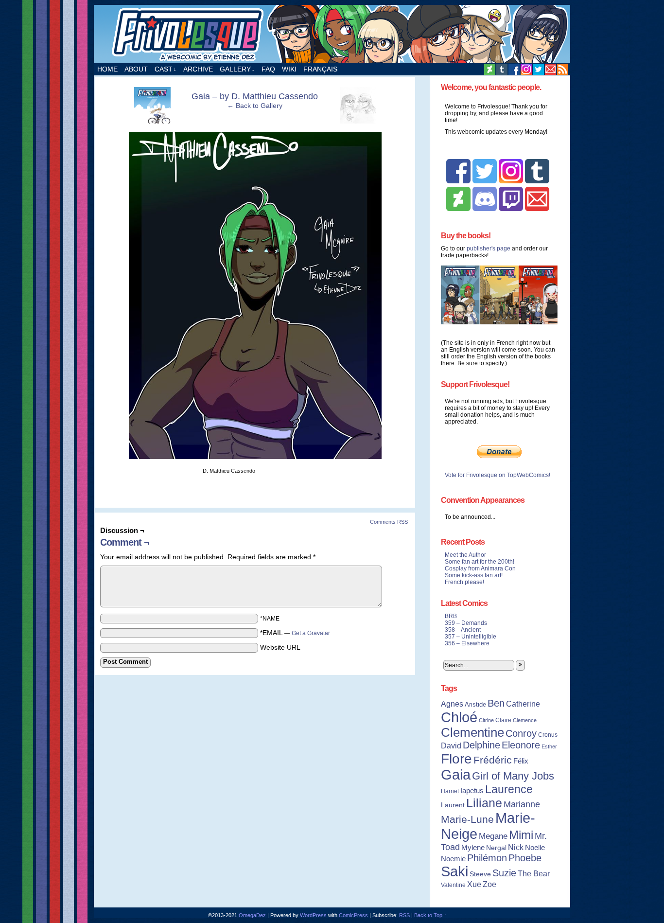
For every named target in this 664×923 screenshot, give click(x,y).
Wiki (289, 69)
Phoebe (525, 857)
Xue (474, 884)
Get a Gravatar (311, 633)
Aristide (475, 704)
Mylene (473, 848)
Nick (516, 847)
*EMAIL (295, 633)
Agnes (452, 703)
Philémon (487, 857)
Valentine (453, 885)
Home (107, 69)
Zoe (489, 884)
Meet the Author (465, 554)
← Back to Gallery (254, 105)
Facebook (514, 69)
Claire (503, 720)
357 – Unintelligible (470, 636)
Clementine (472, 732)
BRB (451, 616)
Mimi (521, 834)
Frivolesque (332, 34)
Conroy (521, 733)
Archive (198, 69)
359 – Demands (466, 623)
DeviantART (490, 69)
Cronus (548, 734)
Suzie (504, 873)
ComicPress (353, 915)
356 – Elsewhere (467, 643)
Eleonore (521, 745)
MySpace (526, 69)
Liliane (484, 803)
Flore (456, 758)
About (136, 69)
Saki (454, 871)
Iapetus (472, 791)
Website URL (280, 647)
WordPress (313, 915)
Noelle (535, 847)
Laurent (453, 805)
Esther (549, 746)
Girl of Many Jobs (513, 776)
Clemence (525, 720)
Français (320, 69)
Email (550, 69)
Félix (520, 761)
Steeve (480, 874)
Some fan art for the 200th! (479, 561)
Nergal (496, 848)
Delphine (481, 745)
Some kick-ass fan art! (474, 575)
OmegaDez (252, 915)
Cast (165, 69)
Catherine (523, 703)
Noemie (453, 859)
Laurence (509, 789)
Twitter (538, 69)
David (451, 746)
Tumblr (502, 69)
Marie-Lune (467, 819)
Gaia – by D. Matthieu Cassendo (255, 96)
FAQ (268, 69)
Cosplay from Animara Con (480, 568)
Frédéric (492, 760)
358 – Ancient (463, 629)
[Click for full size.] (255, 457)
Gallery (237, 69)
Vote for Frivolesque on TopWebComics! (497, 475)
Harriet (450, 791)
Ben (496, 703)
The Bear (534, 874)
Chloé (459, 717)
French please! (464, 582)
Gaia (456, 774)
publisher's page (488, 248)
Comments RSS (389, 522)
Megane (493, 836)
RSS (563, 69)
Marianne (522, 804)
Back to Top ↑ (430, 915)
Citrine (486, 720)
